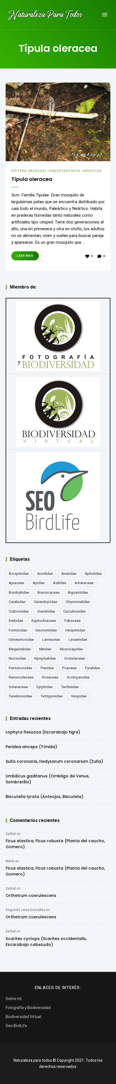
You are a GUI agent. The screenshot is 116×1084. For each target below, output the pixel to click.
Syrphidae (44, 687)
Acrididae (45, 573)
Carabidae (17, 601)
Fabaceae (72, 620)
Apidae (38, 583)
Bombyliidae (19, 592)
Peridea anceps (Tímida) (31, 747)
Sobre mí (13, 999)
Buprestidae (78, 592)
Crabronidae (19, 611)
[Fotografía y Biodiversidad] (58, 336)
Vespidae (78, 696)
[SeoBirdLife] (58, 496)
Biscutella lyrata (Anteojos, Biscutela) (44, 796)
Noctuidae (17, 658)
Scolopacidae (78, 677)
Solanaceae (18, 687)
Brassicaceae (48, 592)
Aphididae (93, 573)
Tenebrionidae (20, 696)
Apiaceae (16, 583)
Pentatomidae (20, 668)
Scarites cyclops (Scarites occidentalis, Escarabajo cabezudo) (46, 941)
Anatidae (68, 573)
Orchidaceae (74, 658)
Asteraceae (84, 583)
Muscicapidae (71, 649)
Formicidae (18, 630)
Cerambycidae (45, 601)
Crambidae (46, 611)
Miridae (45, 649)
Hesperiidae (75, 630)
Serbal (11, 833)
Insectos (92, 171)
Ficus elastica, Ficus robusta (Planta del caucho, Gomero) (55, 844)
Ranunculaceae (21, 677)
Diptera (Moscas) (28, 171)
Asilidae (59, 583)
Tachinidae (70, 687)
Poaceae (69, 668)
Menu (104, 14)
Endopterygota (64, 171)
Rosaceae (50, 677)
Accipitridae (19, 573)
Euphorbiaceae (44, 620)
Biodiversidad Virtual (23, 1017)
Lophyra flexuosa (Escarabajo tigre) (43, 732)
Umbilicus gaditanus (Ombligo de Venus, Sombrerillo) (48, 779)
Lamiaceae (51, 639)
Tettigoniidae (52, 696)
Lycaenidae (77, 639)
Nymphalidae (45, 658)
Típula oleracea (31, 179)
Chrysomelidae (78, 601)
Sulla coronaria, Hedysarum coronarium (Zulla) (54, 761)
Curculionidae (74, 611)
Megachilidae (20, 649)
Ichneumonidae (21, 639)
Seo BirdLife (16, 1026)
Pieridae (47, 668)
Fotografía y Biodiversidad (28, 1008)
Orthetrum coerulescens (31, 895)
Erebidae (16, 620)
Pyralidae (92, 668)
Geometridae (46, 630)
